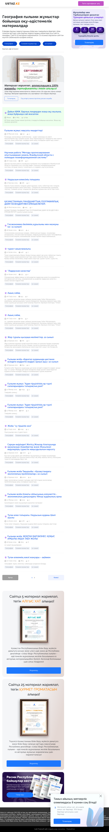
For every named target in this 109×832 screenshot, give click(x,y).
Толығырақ (11, 98)
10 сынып (48, 44)
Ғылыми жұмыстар (29, 44)
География (8, 44)
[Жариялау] (34, 668)
